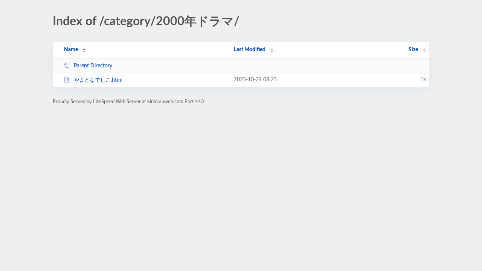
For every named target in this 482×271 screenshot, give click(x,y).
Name (71, 49)
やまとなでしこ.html (98, 80)
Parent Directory (93, 66)
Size (413, 49)
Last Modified (249, 49)
